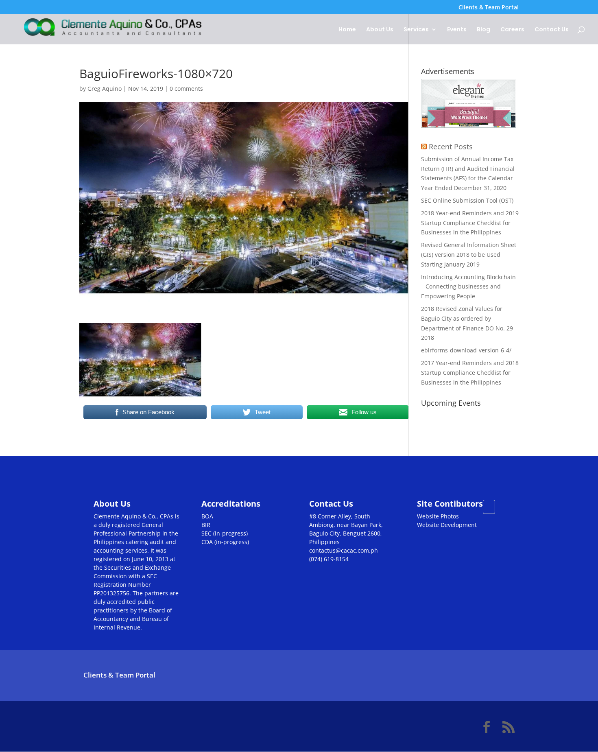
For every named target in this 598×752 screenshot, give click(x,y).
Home (347, 29)
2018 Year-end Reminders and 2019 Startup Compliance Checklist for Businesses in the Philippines (470, 222)
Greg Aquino (104, 88)
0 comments (186, 88)
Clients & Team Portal (488, 7)
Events (457, 29)
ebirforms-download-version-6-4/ (466, 350)
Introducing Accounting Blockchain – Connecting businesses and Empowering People (468, 286)
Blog (483, 29)
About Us (379, 29)
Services (416, 29)
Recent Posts (451, 146)
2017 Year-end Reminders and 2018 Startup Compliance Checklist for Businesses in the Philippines (470, 372)
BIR (205, 525)
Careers (512, 29)
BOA (207, 516)
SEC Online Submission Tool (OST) (467, 200)
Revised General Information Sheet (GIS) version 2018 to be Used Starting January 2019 (468, 254)
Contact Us (552, 29)
